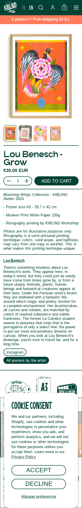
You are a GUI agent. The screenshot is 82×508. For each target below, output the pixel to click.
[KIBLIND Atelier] (10, 7)
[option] (23, 7)
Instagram (14, 352)
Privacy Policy (23, 457)
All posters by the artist (26, 360)
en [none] (31, 7)
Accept (38, 470)
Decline (38, 483)
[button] (41, 7)
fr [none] (24, 7)
